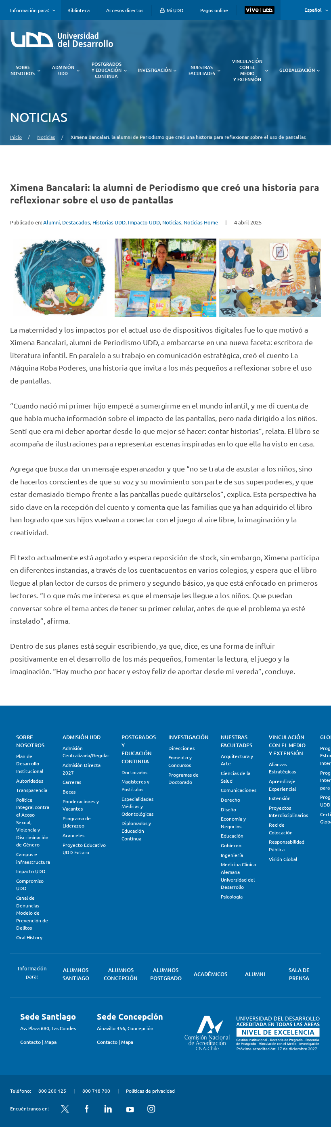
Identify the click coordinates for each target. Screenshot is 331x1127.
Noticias (46, 137)
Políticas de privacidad (150, 1090)
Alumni (51, 222)
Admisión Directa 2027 (82, 769)
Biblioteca (78, 10)
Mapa (50, 1042)
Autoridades (29, 780)
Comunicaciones (238, 790)
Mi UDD (175, 10)
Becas (69, 791)
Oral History (29, 937)
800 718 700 (96, 1090)
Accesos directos (124, 10)
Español (313, 9)
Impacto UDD (144, 222)
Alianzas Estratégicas (282, 768)
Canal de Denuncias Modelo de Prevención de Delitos (32, 912)
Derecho (230, 799)
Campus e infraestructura (33, 858)
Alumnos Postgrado (166, 974)
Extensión (280, 798)
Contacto (30, 1042)
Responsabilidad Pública (286, 845)
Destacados (76, 222)
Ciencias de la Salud (235, 777)
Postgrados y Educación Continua (139, 749)
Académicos (210, 974)
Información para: (29, 10)
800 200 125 (52, 1090)
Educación (232, 835)
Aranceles (73, 835)
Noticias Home (201, 222)
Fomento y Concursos (180, 761)
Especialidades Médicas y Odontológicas (137, 806)
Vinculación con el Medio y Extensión (287, 745)
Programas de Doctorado (183, 778)
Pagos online (214, 10)
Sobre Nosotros (30, 741)
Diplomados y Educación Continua (136, 830)
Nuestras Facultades (236, 741)
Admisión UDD (82, 737)
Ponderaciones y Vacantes (81, 805)
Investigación (188, 737)
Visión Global (283, 859)
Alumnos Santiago (76, 974)
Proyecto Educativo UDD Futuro (84, 849)
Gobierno (231, 845)
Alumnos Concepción (121, 974)
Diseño (228, 809)
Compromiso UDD (30, 885)
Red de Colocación (281, 828)
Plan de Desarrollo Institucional (29, 763)
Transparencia (31, 790)
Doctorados (134, 772)
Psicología (232, 896)
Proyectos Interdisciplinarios (288, 811)
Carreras (72, 782)
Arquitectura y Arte (237, 760)
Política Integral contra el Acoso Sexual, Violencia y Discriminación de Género (32, 822)
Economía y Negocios (233, 822)
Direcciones (181, 748)
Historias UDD (109, 222)
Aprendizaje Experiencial (282, 785)
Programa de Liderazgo (77, 822)
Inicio (16, 137)
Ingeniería (232, 855)
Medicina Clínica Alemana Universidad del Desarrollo (238, 875)
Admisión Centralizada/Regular (86, 752)
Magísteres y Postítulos (135, 785)
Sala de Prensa (299, 974)
